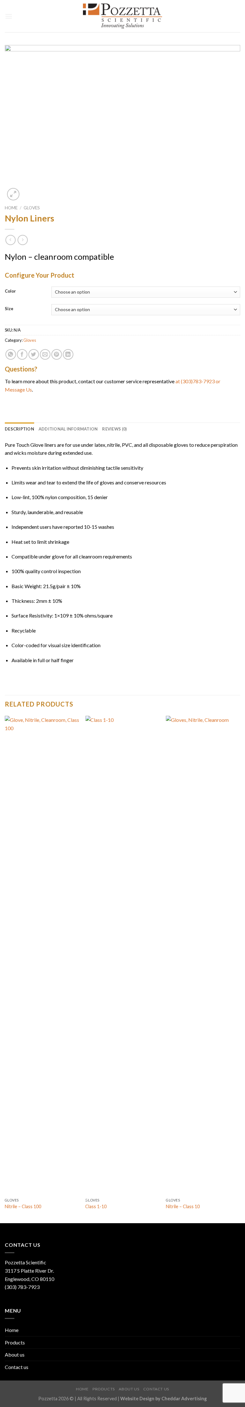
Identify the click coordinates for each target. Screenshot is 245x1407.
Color (10, 291)
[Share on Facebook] (22, 354)
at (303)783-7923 (195, 381)
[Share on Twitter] (33, 354)
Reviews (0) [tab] (114, 428)
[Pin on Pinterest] (56, 354)
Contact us (16, 1367)
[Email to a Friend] (45, 354)
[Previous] (5, 969)
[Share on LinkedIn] (68, 354)
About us (15, 1354)
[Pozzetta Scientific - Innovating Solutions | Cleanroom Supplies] (122, 16)
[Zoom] (13, 194)
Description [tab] (19, 428)
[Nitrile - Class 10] (203, 955)
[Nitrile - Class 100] (42, 955)
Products (15, 1342)
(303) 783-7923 (22, 1287)
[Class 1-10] (122, 955)
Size (9, 309)
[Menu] (8, 16)
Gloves (32, 207)
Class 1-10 (96, 1206)
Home (11, 207)
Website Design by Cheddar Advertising (163, 1398)
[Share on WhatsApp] (10, 354)
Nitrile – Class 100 (23, 1206)
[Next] (240, 969)
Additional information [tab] (68, 428)
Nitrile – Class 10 (183, 1206)
